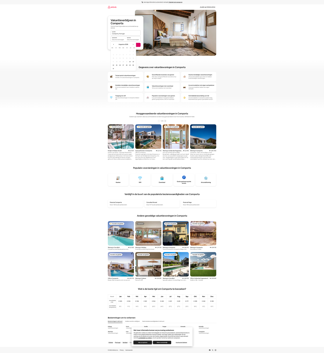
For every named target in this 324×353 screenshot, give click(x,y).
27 (123, 65)
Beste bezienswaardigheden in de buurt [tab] (153, 321)
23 (133, 61)
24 (113, 65)
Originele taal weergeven (175, 2)
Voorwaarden (129, 350)
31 (113, 68)
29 (130, 65)
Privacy (122, 350)
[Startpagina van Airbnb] (112, 7)
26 (120, 65)
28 (126, 65)
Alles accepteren (142, 342)
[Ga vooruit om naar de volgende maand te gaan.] (133, 44)
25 (116, 65)
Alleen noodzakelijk (162, 342)
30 (133, 65)
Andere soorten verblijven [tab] (132, 321)
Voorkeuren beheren (181, 342)
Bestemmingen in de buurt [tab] (115, 321)
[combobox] (125, 34)
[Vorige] (159, 121)
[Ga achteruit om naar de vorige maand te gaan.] (113, 44)
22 (130, 61)
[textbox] (118, 40)
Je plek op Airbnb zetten (207, 7)
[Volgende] (165, 121)
